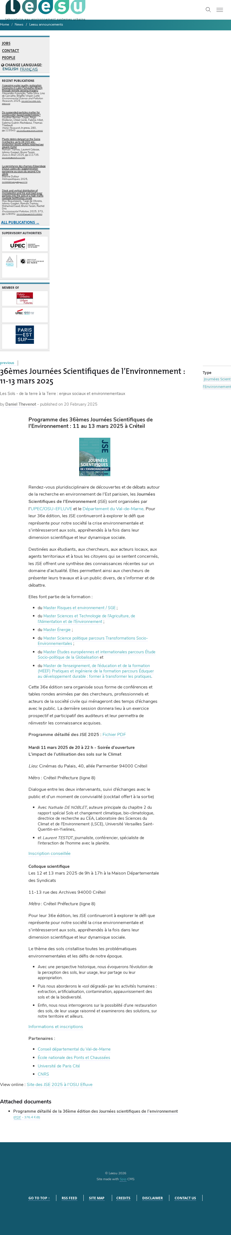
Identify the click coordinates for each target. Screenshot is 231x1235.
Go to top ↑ (39, 1198)
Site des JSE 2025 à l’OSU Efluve (59, 1085)
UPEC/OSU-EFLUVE (51, 509)
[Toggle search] (208, 9)
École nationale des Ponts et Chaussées (74, 1057)
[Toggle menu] (219, 9)
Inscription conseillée (49, 853)
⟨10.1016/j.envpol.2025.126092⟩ (29, 214)
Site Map (97, 1198)
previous (7, 362)
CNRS (43, 1074)
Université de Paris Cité (59, 1066)
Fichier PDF (114, 734)
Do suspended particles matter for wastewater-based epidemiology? (21, 114)
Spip (123, 1179)
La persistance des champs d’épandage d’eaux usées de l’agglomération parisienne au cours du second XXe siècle (24, 170)
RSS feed (69, 1198)
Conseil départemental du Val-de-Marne (74, 1049)
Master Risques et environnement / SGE (79, 608)
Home (4, 24)
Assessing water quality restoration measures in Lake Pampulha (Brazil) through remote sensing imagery (22, 88)
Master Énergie (57, 630)
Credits (123, 1198)
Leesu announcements (46, 24)
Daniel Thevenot (20, 404)
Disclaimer (152, 1198)
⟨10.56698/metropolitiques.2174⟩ (14, 182)
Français (28, 69)
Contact (10, 50)
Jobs (6, 43)
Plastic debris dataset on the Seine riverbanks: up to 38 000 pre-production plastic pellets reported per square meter (23, 143)
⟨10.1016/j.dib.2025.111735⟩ (13, 158)
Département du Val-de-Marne (113, 509)
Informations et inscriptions (55, 1027)
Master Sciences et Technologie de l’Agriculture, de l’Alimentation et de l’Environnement (86, 618)
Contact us (185, 1198)
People (8, 57)
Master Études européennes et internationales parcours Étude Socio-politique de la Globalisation (97, 654)
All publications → (20, 222)
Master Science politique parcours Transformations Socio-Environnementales (93, 640)
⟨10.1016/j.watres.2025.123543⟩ (30, 131)
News (19, 24)
